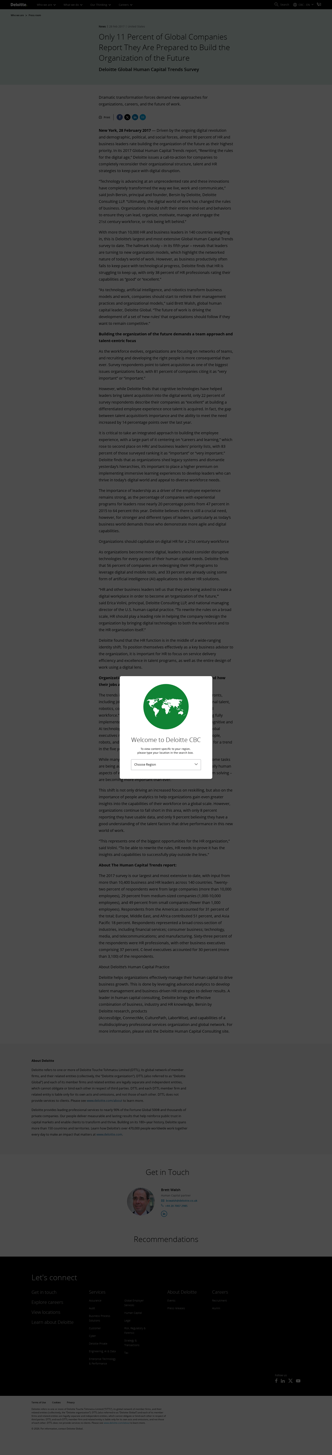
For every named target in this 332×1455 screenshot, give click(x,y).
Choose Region (145, 764)
